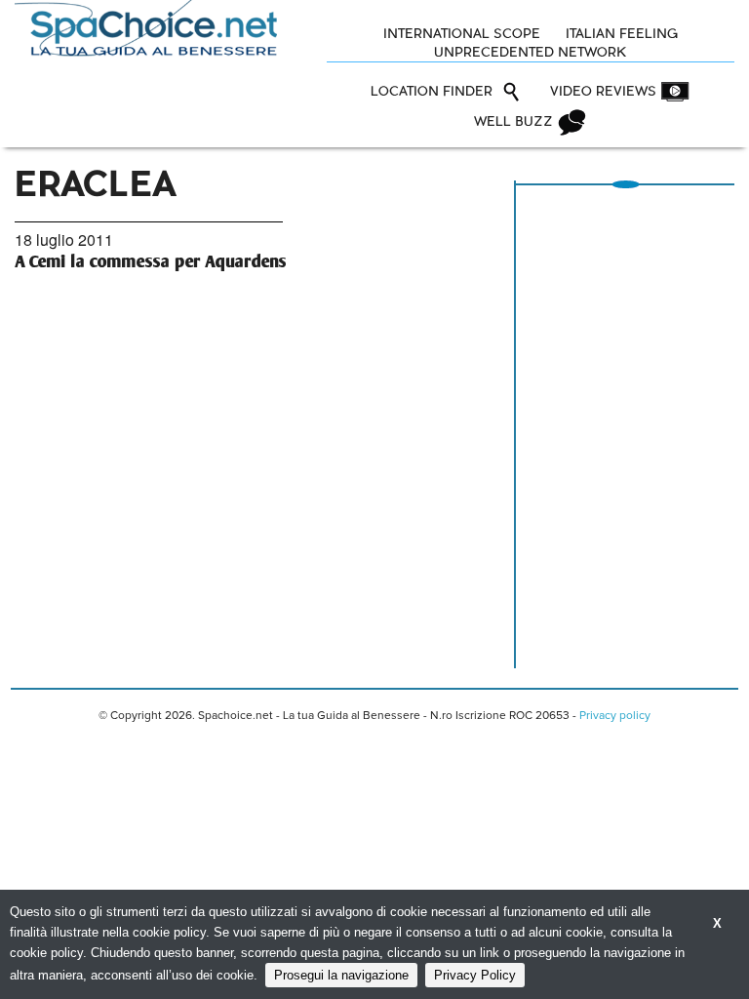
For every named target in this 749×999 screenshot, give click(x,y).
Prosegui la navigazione (341, 975)
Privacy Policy (475, 975)
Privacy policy (614, 716)
